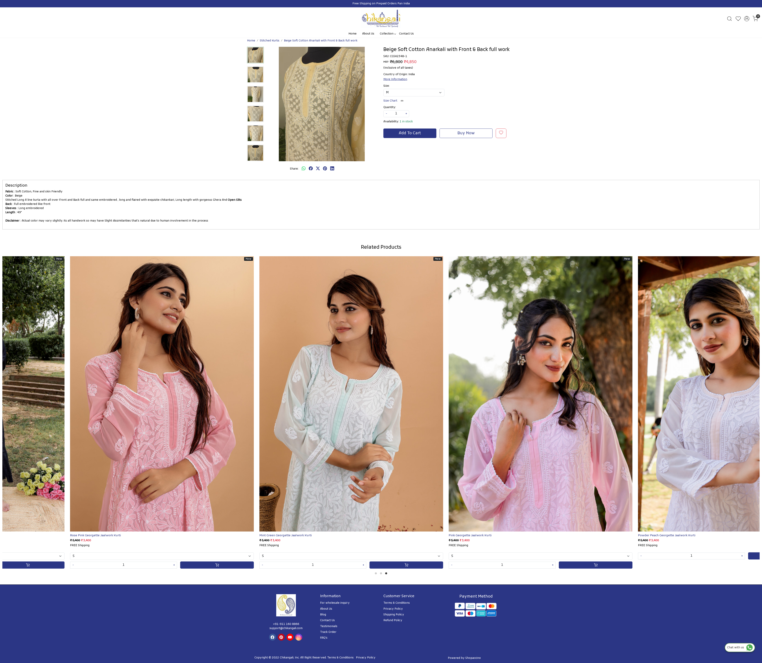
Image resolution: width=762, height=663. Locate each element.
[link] (729, 18)
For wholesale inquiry (335, 603)
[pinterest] (325, 169)
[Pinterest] (282, 637)
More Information (395, 79)
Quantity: (389, 107)
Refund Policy (392, 620)
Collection (387, 34)
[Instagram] (299, 637)
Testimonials (328, 626)
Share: (294, 169)
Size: (386, 86)
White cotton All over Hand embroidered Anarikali (510, 535)
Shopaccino (473, 658)
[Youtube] (290, 637)
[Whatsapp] (303, 169)
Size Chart (390, 101)
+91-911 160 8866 (286, 624)
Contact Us (406, 34)
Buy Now (466, 133)
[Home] (381, 18)
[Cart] (53, 565)
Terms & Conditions (396, 603)
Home (352, 34)
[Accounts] (747, 18)
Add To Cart (410, 133)
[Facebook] (273, 637)
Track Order (328, 632)
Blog (323, 615)
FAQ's (323, 638)
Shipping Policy (393, 615)
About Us (368, 34)
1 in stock (406, 122)
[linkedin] (332, 169)
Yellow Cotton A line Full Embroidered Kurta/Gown (132, 535)
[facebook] (310, 169)
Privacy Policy (393, 609)
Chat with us (736, 648)
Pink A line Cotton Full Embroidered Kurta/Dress (320, 535)
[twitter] (317, 169)
